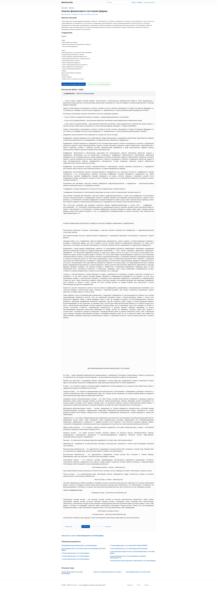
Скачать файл (89, 93)
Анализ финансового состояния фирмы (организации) (129, 548)
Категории (64, 8)
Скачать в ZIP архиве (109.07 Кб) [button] (74, 84)
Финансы (71, 8)
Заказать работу (149, 2)
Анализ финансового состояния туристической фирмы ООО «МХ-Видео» (83, 549)
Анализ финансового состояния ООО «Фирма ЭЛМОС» (129, 545)
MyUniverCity (73, 585)
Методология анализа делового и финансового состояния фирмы (133, 560)
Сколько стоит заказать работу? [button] (99, 84)
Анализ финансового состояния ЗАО (138, 572)
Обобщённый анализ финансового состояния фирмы (79, 545)
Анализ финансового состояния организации (72, 572)
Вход (133, 2)
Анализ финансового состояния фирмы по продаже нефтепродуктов (128, 556)
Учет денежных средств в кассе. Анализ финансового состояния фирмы (132, 552)
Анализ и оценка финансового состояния (107, 572)
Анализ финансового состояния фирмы (76, 553)
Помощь (139, 2)
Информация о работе (82, 535)
